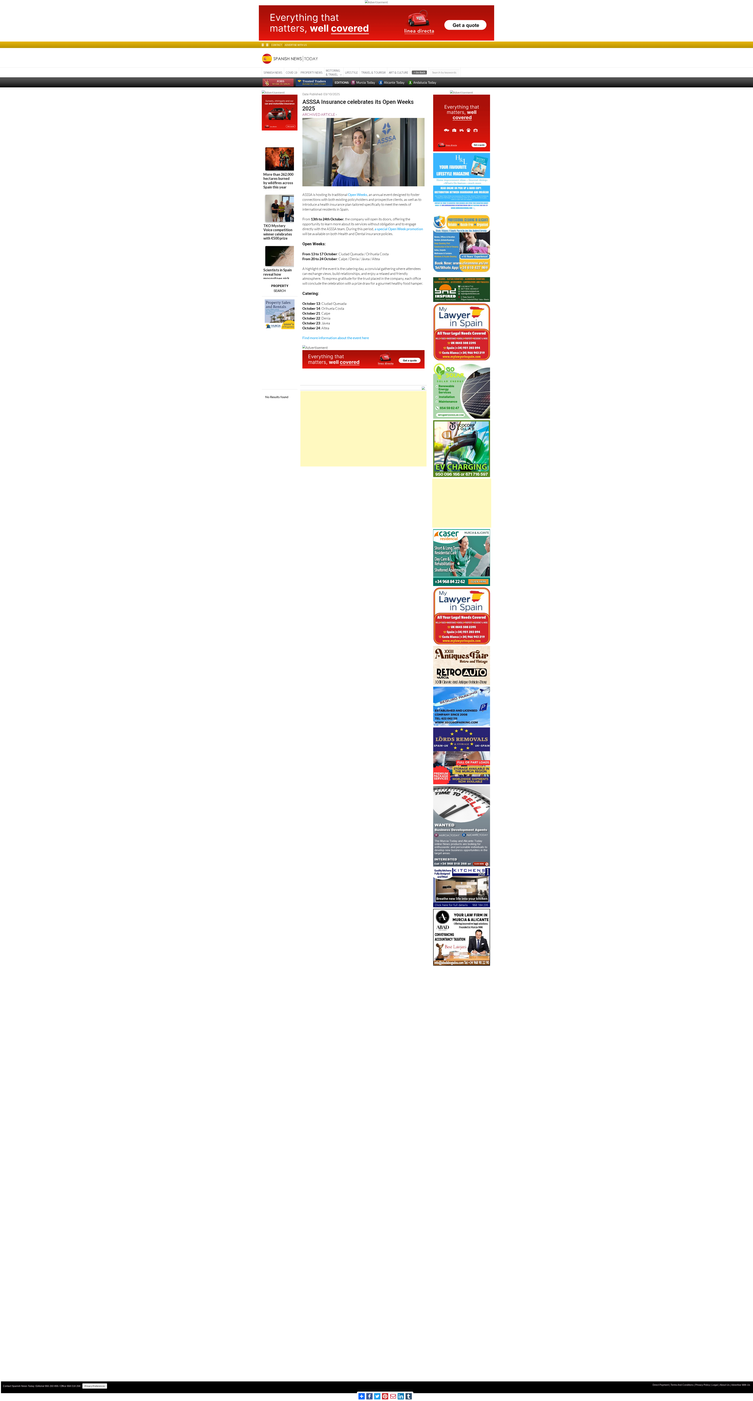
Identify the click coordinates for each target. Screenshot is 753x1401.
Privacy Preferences (95, 1386)
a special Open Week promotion (399, 229)
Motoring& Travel (333, 72)
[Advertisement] (363, 428)
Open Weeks (357, 194)
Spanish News (273, 72)
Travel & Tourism (373, 72)
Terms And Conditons (682, 1385)
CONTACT (276, 45)
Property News (312, 72)
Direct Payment (661, 1385)
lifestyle (351, 72)
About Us (724, 1385)
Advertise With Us (740, 1385)
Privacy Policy (702, 1385)
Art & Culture (398, 72)
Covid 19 (291, 72)
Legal (715, 1385)
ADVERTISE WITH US (295, 45)
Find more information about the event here (335, 338)
